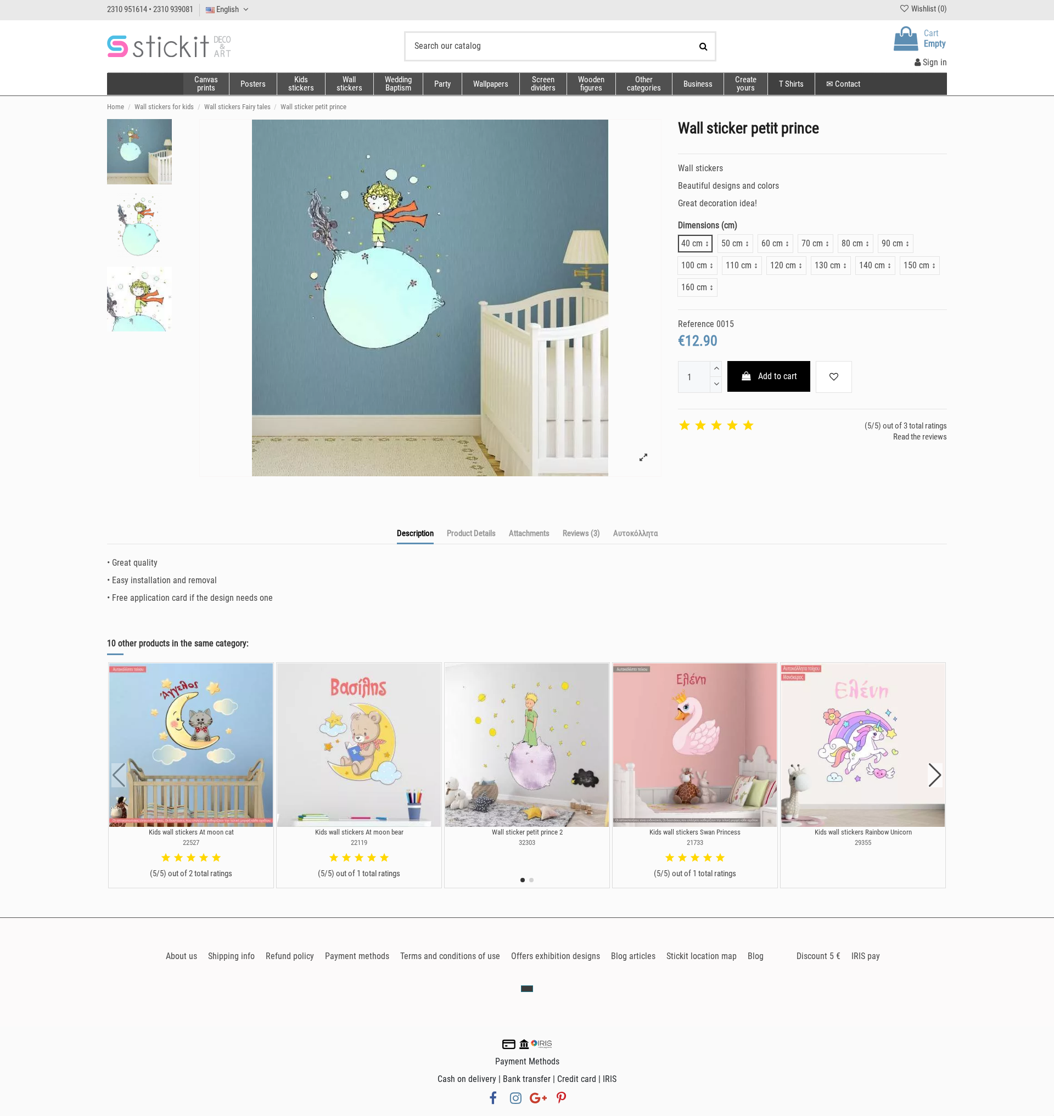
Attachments (529, 533)
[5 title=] (216, 858)
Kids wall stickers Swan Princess (695, 832)
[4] (732, 425)
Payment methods (357, 956)
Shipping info (231, 956)
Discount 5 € (818, 956)
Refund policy (290, 956)
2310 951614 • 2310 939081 (150, 9)
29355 (863, 842)
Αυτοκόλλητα (635, 533)
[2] (700, 425)
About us (181, 956)
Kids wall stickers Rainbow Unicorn (863, 832)
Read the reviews (920, 437)
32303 (527, 842)
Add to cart (777, 376)
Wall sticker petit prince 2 (527, 832)
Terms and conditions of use (450, 956)
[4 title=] (203, 858)
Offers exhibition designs (555, 956)
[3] (716, 425)
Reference (696, 324)
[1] (684, 425)
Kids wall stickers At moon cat (191, 832)
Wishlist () (928, 9)
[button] (643, 84)
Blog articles (633, 956)
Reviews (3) (581, 533)
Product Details (471, 533)
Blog (756, 956)
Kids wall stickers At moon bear (359, 832)
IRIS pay (865, 956)
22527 (191, 842)
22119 (359, 842)
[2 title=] (178, 858)
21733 (695, 842)
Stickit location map (701, 956)
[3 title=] (191, 858)
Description (415, 533)
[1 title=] (165, 858)
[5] (748, 425)
